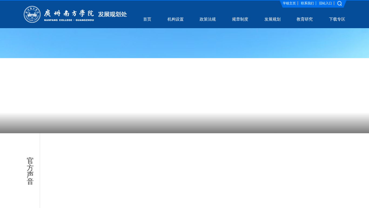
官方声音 (31, 171)
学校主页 (289, 3)
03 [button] (200, 122)
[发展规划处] (75, 14)
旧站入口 (325, 3)
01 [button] (169, 122)
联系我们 (307, 3)
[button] (150, 123)
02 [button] (187, 122)
